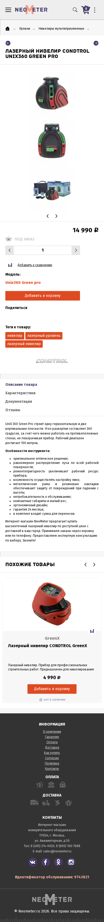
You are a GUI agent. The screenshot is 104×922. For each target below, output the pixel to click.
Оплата (52, 742)
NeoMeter (31, 9)
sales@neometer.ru (57, 851)
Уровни (24, 28)
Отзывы (12, 410)
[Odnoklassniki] (58, 862)
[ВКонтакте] (33, 862)
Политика (52, 763)
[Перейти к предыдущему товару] (8, 43)
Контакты (52, 769)
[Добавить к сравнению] (92, 631)
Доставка (52, 747)
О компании (52, 731)
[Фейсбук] (45, 862)
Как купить (52, 753)
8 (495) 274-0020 (42, 846)
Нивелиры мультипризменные (61, 28)
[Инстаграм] (71, 862)
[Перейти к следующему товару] (96, 43)
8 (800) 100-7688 (68, 846)
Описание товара (21, 384)
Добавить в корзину (43, 295)
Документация (18, 401)
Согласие (52, 758)
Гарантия (52, 737)
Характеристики (20, 393)
